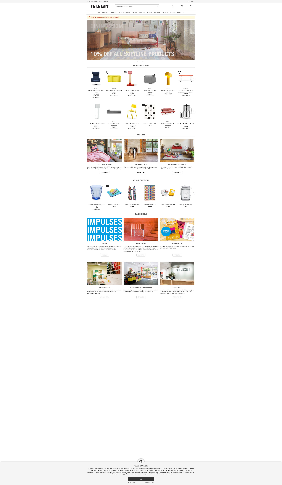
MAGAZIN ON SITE (177, 287)
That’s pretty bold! (141, 164)
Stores (88, 1)
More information (149, 482)
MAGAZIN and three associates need (98, 468)
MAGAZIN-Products (141, 244)
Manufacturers (94, 1)
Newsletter (105, 1)
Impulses (104, 244)
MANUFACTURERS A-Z (104, 287)
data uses (135, 468)
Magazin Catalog (177, 244)
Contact (100, 1)
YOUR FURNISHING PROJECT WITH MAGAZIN (141, 287)
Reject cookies (131, 482)
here (124, 474)
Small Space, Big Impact (105, 164)
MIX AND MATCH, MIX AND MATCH (177, 164)
